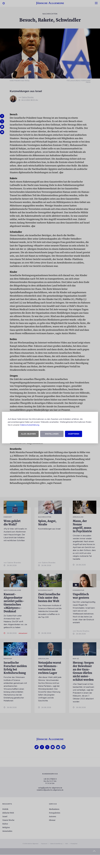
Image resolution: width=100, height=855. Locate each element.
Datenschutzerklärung (29, 425)
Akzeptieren (73, 434)
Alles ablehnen (28, 434)
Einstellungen (52, 434)
